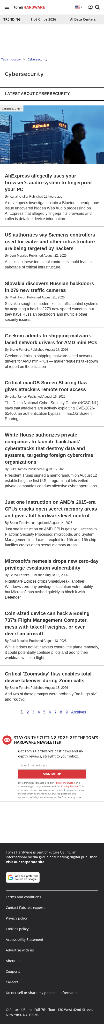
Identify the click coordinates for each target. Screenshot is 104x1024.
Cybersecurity (37, 59)
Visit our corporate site (25, 862)
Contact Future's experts (25, 907)
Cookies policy (17, 929)
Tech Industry (11, 59)
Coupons (13, 971)
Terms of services (64, 782)
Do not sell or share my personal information (42, 992)
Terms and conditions (23, 897)
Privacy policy (17, 918)
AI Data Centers (83, 19)
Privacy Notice (69, 786)
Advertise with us (20, 950)
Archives (78, 712)
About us (13, 960)
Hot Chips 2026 (43, 19)
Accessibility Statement (24, 939)
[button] (97, 7)
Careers (12, 982)
